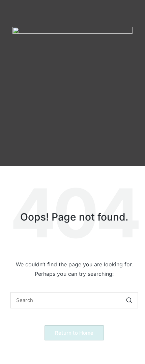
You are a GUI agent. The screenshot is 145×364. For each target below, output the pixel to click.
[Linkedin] (100, 142)
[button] (72, 121)
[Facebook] (44, 142)
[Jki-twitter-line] (82, 142)
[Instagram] (63, 142)
